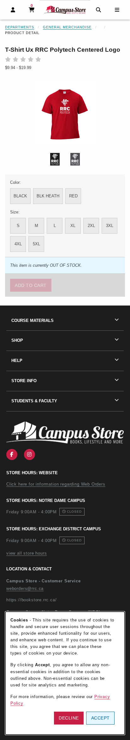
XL (72, 225)
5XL (36, 244)
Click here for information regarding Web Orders (55, 484)
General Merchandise (67, 27)
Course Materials (32, 320)
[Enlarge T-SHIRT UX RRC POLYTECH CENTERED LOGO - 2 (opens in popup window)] (75, 159)
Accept (100, 717)
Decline (69, 717)
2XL (91, 225)
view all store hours (26, 553)
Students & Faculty (34, 401)
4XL (18, 244)
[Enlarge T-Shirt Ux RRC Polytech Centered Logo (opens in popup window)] (65, 112)
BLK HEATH (48, 196)
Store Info (24, 380)
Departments (19, 27)
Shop (17, 340)
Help (16, 360)
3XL (109, 225)
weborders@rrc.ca (25, 588)
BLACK (20, 196)
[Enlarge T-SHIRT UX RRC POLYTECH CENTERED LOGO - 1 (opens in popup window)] (55, 159)
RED (73, 196)
